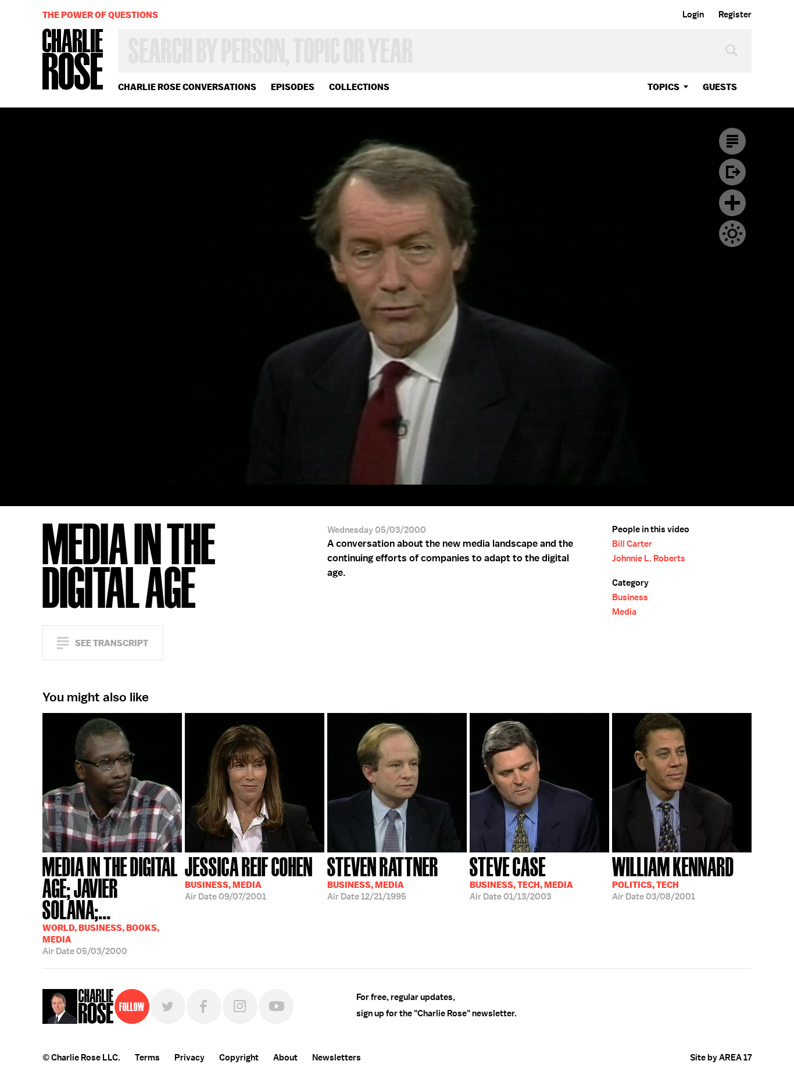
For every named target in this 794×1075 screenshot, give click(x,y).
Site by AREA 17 (721, 1057)
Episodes (292, 86)
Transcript (732, 141)
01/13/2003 (521, 877)
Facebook (204, 1006)
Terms (147, 1057)
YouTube (276, 1006)
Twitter (168, 1006)
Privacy (189, 1057)
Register (735, 14)
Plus (732, 202)
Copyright (239, 1057)
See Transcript (111, 642)
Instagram (240, 1006)
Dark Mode (732, 233)
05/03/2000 (110, 904)
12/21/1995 (382, 877)
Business (630, 597)
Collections (359, 86)
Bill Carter (632, 544)
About (285, 1057)
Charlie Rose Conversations (187, 86)
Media (624, 612)
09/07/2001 (249, 877)
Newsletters (336, 1057)
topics (663, 86)
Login (693, 14)
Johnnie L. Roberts (648, 558)
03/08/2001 (673, 877)
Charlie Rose (73, 60)
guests (720, 86)
